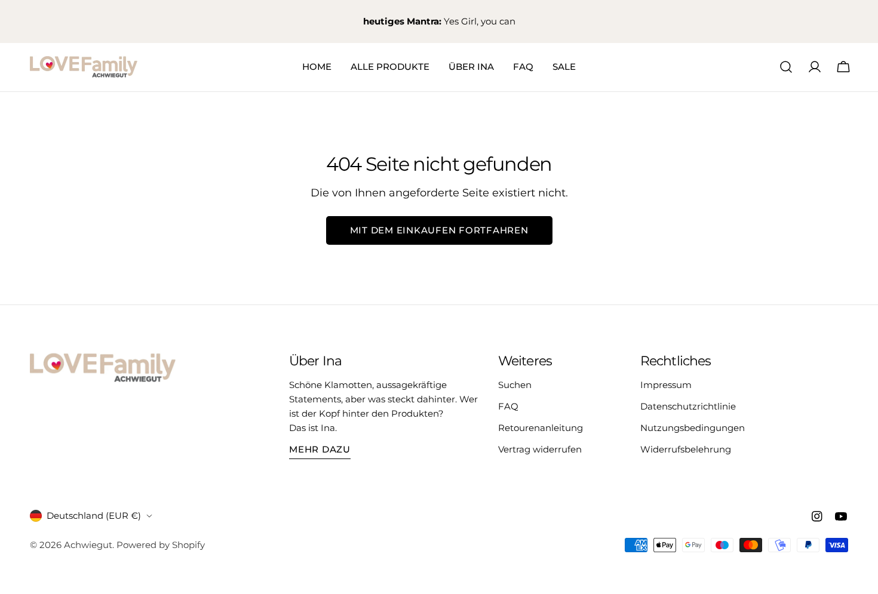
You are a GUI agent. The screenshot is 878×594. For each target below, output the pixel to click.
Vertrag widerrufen (540, 449)
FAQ (508, 406)
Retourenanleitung (540, 427)
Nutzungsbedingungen (692, 427)
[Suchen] (786, 67)
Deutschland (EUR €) (94, 515)
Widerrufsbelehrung (685, 449)
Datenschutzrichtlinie (688, 406)
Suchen (515, 384)
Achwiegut (88, 544)
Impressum (666, 384)
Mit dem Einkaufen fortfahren (439, 230)
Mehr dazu (320, 449)
